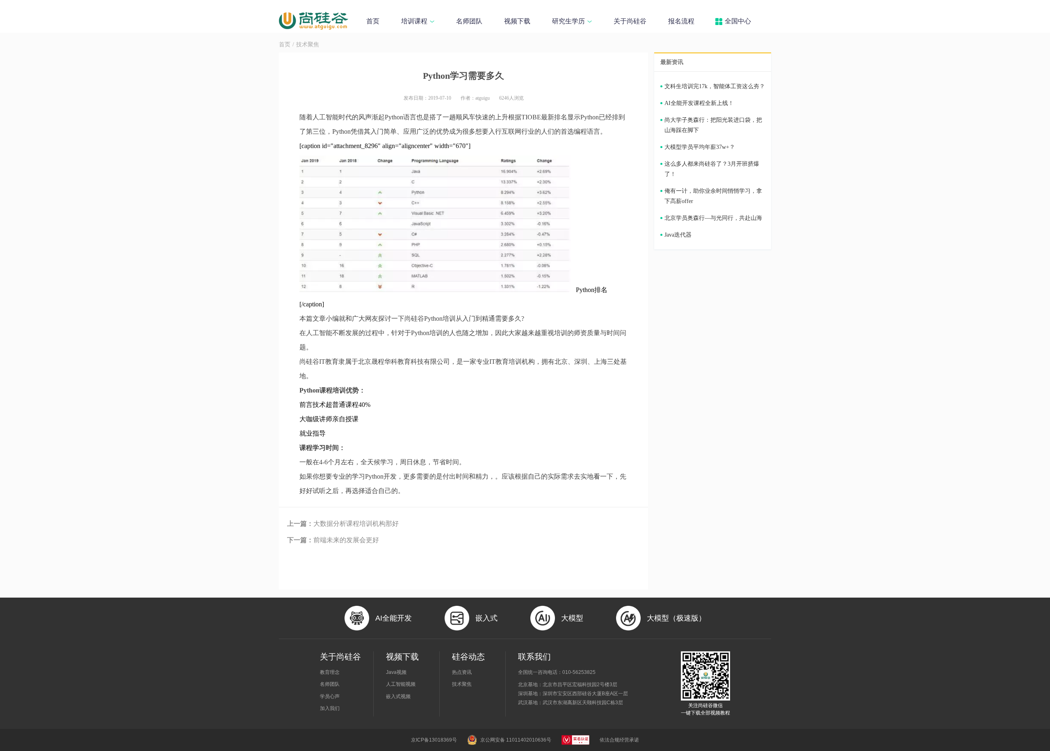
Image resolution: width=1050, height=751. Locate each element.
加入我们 (330, 708)
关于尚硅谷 (630, 21)
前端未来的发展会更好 (333, 539)
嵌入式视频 (398, 696)
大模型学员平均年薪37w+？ (699, 147)
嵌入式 (486, 618)
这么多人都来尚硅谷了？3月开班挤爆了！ (711, 169)
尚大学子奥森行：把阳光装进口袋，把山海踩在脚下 (713, 125)
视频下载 (517, 21)
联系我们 (534, 656)
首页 (372, 21)
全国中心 (738, 21)
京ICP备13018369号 (434, 740)
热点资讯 (462, 672)
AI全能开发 (393, 618)
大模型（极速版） (676, 618)
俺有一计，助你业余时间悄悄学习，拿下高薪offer (713, 196)
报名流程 (681, 21)
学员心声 (330, 696)
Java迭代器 (678, 235)
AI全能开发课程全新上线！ (699, 103)
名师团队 (469, 21)
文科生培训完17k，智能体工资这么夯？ (714, 86)
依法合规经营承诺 (619, 740)
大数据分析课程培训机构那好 (343, 523)
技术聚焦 (307, 44)
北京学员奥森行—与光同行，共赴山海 (713, 218)
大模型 (572, 618)
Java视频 (396, 672)
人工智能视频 (400, 684)
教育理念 (330, 672)
